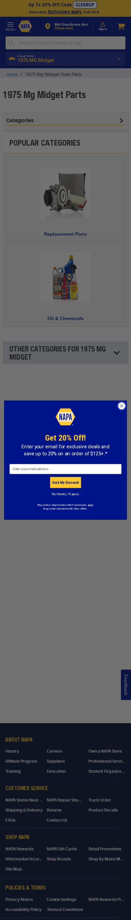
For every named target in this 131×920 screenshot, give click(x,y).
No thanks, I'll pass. (65, 494)
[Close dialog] (121, 405)
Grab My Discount (65, 482)
